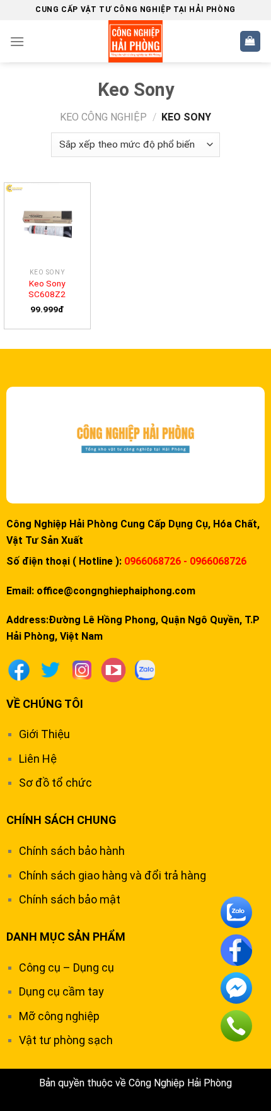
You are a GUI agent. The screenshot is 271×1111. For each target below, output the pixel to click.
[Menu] (17, 41)
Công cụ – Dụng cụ (66, 967)
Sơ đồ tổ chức (55, 782)
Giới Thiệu (44, 734)
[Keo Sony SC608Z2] (47, 222)
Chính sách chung (61, 819)
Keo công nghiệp (103, 117)
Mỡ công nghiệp (59, 1016)
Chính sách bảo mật (69, 899)
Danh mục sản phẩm (65, 936)
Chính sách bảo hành (72, 850)
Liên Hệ (38, 758)
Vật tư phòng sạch (66, 1040)
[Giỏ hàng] (250, 41)
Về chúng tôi (44, 703)
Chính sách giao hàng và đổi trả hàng (112, 875)
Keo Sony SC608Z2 (47, 289)
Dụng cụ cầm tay (61, 991)
